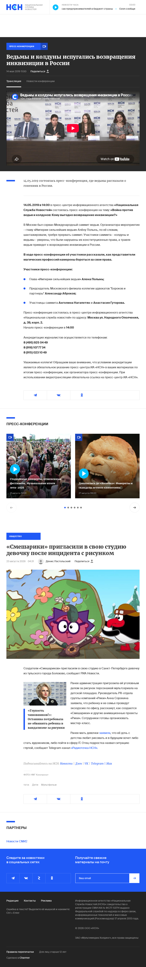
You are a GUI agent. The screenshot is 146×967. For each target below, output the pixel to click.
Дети (35, 784)
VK (86, 763)
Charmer (25, 957)
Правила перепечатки (20, 951)
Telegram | (98, 763)
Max (109, 763)
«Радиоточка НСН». (84, 748)
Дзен (78, 763)
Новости (66, 763)
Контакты (30, 900)
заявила (104, 733)
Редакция (12, 900)
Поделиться (37, 71)
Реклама (46, 900)
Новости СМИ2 (16, 841)
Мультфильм (49, 784)
